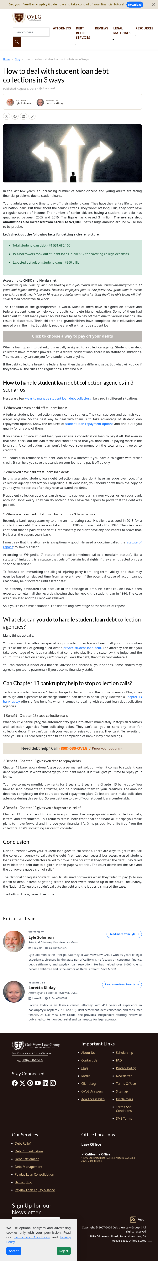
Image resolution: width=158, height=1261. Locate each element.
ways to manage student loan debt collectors (58, 398)
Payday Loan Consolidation (34, 1174)
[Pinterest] (30, 1083)
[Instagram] (53, 1083)
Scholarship (124, 1052)
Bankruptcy (23, 1182)
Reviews (101, 28)
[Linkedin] (45, 1083)
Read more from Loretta (120, 984)
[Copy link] (32, 116)
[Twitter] (22, 1083)
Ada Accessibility (93, 1099)
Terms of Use (126, 1083)
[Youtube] (38, 1083)
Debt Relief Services (83, 33)
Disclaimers (124, 1099)
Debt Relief (23, 1143)
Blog (17, 59)
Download (135, 4)
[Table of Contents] (150, 1240)
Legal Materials (121, 30)
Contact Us (89, 1060)
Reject (63, 1251)
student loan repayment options (89, 424)
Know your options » (107, 748)
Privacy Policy (126, 1068)
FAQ (119, 1060)
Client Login (89, 1083)
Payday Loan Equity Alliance (35, 1190)
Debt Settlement (27, 1159)
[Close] (153, 4)
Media (85, 1076)
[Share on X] (6, 116)
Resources (144, 28)
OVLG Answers (92, 1091)
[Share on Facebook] (15, 116)
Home (6, 59)
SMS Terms (124, 1118)
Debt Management (28, 1167)
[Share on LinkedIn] (23, 116)
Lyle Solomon (24, 103)
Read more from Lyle (122, 934)
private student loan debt (82, 648)
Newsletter (124, 1076)
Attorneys (62, 28)
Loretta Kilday (54, 103)
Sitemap (122, 1091)
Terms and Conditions (124, 1109)
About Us (88, 1052)
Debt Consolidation (29, 1151)
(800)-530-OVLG (31, 1060)
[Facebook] (15, 1083)
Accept (14, 1251)
